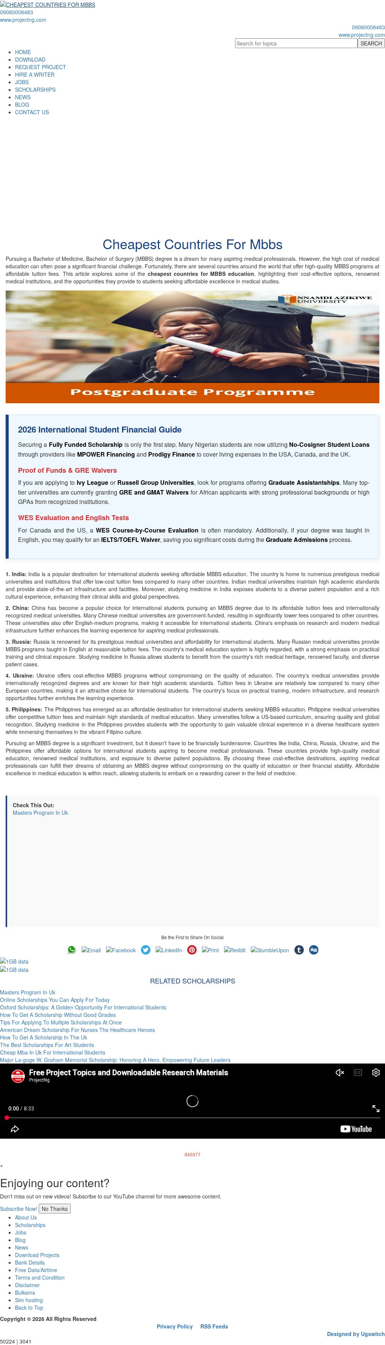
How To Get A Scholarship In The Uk (43, 1037)
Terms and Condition (40, 1277)
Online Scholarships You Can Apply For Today (55, 999)
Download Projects (37, 1255)
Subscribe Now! (18, 1208)
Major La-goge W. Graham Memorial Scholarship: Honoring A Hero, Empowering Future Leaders (115, 1060)
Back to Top (29, 1307)
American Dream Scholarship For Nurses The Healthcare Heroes (77, 1029)
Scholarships (30, 1225)
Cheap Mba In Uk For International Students (52, 1052)
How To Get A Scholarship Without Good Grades (58, 1014)
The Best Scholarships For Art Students (47, 1044)
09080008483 (16, 12)
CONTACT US (32, 112)
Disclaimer (27, 1285)
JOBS (22, 82)
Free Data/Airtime (36, 1270)
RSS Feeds (214, 1326)
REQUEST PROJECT (40, 67)
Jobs (20, 1232)
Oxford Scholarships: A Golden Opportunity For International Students (83, 1007)
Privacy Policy (175, 1326)
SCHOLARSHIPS (35, 89)
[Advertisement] (192, 172)
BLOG (22, 104)
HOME (23, 52)
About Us (26, 1217)
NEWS (22, 97)
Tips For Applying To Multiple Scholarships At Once (61, 1022)
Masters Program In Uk (40, 812)
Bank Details (30, 1262)
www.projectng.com (23, 19)
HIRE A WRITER (35, 74)
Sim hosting (29, 1300)
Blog (20, 1240)
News (21, 1247)
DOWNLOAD (30, 59)
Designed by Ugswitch (356, 1333)
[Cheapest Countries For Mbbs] (192, 346)
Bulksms (25, 1292)
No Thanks (55, 1208)
